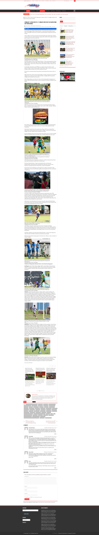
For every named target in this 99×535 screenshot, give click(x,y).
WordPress (65, 533)
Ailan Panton (40, 404)
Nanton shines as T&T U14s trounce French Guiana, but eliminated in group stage (70, 38)
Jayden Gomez (43, 408)
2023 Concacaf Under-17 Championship (31, 404)
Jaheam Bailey (37, 408)
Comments (70, 26)
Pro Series (48, 413)
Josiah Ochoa (38, 409)
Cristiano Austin (34, 405)
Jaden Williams (32, 408)
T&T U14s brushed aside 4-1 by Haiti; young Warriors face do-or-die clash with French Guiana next (49, 14)
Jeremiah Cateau (48, 408)
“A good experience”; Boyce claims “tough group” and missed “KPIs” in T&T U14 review (66, 31)
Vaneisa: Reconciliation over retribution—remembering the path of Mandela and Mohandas (67, 56)
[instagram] (68, 1)
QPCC (51, 413)
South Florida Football (27, 416)
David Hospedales (52, 405)
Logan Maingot (54, 409)
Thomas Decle (43, 416)
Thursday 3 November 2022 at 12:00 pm (50, 452)
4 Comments (53, 26)
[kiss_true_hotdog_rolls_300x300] (40, 116)
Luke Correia (31, 411)
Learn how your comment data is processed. (46, 502)
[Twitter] (66, 1)
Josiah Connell (32, 409)
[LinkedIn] (67, 1)
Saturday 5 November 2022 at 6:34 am (50, 436)
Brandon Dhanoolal (52, 404)
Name (25, 486)
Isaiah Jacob (46, 407)
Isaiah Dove (41, 407)
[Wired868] (32, 5)
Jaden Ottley (26, 408)
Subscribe (26, 513)
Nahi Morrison (38, 412)
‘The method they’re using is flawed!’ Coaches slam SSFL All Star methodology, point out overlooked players (51, 370)
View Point (33, 10)
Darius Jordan (46, 405)
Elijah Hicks (26, 407)
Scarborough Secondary (28, 415)
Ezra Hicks (30, 407)
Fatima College (36, 407)
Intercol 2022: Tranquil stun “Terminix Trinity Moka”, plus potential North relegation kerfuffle (31, 421)
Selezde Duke (35, 415)
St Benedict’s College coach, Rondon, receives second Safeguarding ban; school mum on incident (40, 370)
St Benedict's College (36, 416)
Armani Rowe (46, 404)
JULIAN (42, 517)
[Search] (75, 1)
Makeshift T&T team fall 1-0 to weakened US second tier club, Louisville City (29, 369)
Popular (65, 26)
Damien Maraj (40, 405)
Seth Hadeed (40, 415)
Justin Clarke (43, 409)
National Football (38, 26)
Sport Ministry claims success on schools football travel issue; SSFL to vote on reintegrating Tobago (48, 528)
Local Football (33, 26)
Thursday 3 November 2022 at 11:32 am (50, 461)
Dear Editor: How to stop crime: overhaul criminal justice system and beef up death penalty (50, 421)
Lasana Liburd (27, 25)
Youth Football (42, 10)
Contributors (59, 10)
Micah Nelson (55, 411)
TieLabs (74, 533)
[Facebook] (65, 1)
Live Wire (48, 10)
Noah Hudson (44, 412)
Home (24, 11)
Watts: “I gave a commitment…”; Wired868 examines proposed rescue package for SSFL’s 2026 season (66, 62)
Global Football (33, 17)
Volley (28, 10)
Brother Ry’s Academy (27, 405)
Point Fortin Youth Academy (28, 413)
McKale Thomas (49, 411)
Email (25, 489)
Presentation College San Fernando (39, 413)
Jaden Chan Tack (52, 407)
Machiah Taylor (43, 411)
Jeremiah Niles (55, 408)
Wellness (37, 10)
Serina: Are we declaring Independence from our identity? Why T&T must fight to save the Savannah (67, 43)
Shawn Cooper (51, 415)
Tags (61, 28)
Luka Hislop (26, 411)
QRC (54, 413)
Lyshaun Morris (36, 411)
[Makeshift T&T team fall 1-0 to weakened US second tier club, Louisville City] (30, 375)
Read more (29, 383)
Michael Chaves (26, 412)
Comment (26, 476)
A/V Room (53, 10)
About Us (64, 10)
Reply (55, 449)
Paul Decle (49, 412)
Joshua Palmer (26, 409)
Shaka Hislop (46, 415)
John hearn (43, 520)
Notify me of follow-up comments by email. (34, 497)
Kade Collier (49, 409)
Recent (61, 26)
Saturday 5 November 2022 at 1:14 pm (50, 427)
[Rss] (64, 1)
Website (26, 493)
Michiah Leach (32, 412)
